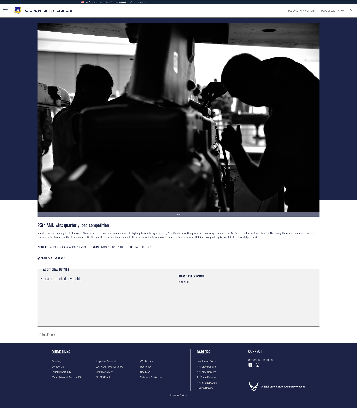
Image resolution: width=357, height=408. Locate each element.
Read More (184, 282)
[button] (137, 2)
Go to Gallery (47, 334)
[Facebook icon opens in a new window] (250, 365)
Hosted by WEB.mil (178, 395)
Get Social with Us (260, 360)
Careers (203, 352)
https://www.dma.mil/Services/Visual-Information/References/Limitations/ (211, 296)
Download (46, 258)
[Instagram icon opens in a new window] (257, 365)
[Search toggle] (351, 11)
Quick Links (61, 352)
